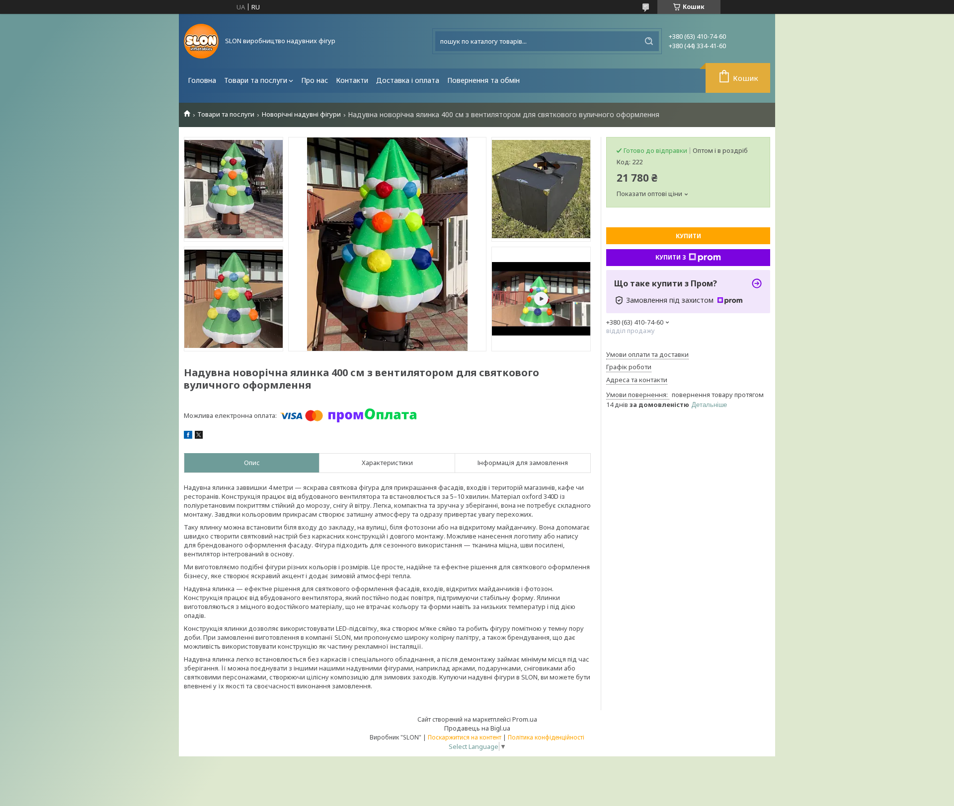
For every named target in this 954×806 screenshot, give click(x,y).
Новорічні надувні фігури (301, 114)
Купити (688, 236)
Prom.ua (524, 719)
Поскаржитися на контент (464, 737)
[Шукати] (649, 41)
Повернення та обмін (483, 80)
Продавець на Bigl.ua (477, 728)
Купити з (670, 257)
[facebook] (188, 436)
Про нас (314, 80)
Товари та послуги (255, 80)
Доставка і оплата (407, 80)
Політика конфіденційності (546, 737)
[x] (199, 436)
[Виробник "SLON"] (201, 41)
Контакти (352, 80)
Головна (202, 80)
